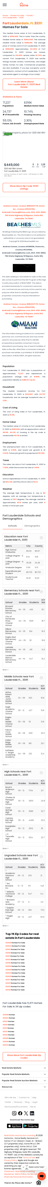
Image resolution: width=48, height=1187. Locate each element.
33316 (8, 953)
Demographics (32, 525)
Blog (27, 1102)
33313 (8, 986)
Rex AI (33, 1106)
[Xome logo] (24, 4)
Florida (30, 15)
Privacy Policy (10, 1160)
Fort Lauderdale (10, 18)
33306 (8, 969)
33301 (8, 949)
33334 (8, 973)
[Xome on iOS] (15, 1126)
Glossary (18, 1102)
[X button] (26, 1113)
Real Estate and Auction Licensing (19, 1135)
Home (5, 15)
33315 (8, 963)
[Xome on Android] (31, 1126)
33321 (8, 983)
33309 (8, 976)
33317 (8, 979)
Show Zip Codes (24, 1056)
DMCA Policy (20, 1174)
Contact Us (24, 1097)
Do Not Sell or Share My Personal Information (22, 1175)
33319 (8, 990)
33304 (8, 946)
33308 (8, 942)
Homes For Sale (17, 15)
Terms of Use (29, 1157)
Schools (12, 525)
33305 (8, 966)
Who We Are (10, 1097)
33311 (21, 18)
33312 (8, 959)
